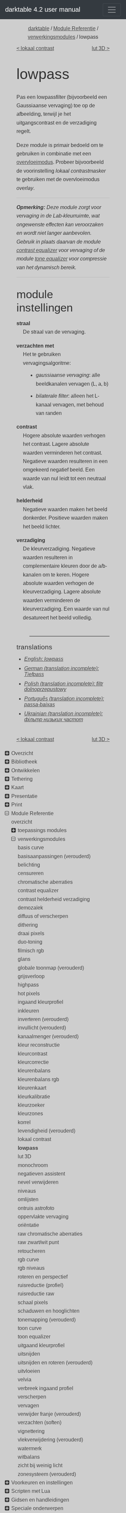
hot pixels (29, 993)
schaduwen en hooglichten (48, 1311)
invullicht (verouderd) (42, 1027)
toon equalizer (34, 1336)
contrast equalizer (36, 250)
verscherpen (32, 1397)
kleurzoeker (31, 1105)
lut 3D (24, 1156)
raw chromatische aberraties (50, 1234)
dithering (28, 925)
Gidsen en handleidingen (40, 1500)
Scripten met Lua (30, 1491)
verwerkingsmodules (51, 37)
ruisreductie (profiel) (40, 1285)
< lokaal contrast (35, 48)
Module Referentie (74, 28)
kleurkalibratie (34, 1096)
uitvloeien (29, 1371)
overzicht (21, 822)
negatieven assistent (41, 1173)
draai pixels (31, 933)
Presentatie (24, 796)
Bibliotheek (24, 761)
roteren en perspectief (43, 1277)
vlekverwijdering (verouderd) (50, 1439)
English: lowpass (43, 659)
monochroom (33, 1165)
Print (16, 804)
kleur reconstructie (39, 1045)
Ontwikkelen (25, 770)
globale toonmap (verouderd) (51, 968)
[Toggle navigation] (112, 9)
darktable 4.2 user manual (42, 9)
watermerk (30, 1448)
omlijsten (28, 1199)
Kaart (17, 787)
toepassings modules (42, 830)
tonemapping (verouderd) (47, 1319)
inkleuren (28, 1011)
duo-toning (30, 942)
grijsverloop (31, 976)
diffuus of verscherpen (43, 916)
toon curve (30, 1328)
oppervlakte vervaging (43, 1216)
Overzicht (22, 753)
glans (24, 959)
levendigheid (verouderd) (46, 1131)
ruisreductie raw (36, 1293)
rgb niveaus (31, 1268)
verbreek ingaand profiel (45, 1388)
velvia (24, 1379)
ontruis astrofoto (36, 1208)
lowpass (28, 1148)
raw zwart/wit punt (38, 1242)
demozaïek (30, 907)
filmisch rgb (31, 950)
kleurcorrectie (33, 1062)
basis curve (31, 847)
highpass (28, 985)
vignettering (31, 1431)
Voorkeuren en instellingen (42, 1482)
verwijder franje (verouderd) (49, 1414)
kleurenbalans (34, 1070)
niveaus (27, 1191)
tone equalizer (51, 258)
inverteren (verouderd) (43, 1019)
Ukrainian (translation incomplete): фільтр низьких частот (63, 716)
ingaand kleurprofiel (40, 1002)
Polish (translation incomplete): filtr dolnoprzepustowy (63, 686)
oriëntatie (28, 1225)
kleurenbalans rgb (38, 1079)
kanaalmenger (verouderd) (48, 1036)
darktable (38, 28)
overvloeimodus (34, 162)
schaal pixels (33, 1302)
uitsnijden (29, 1354)
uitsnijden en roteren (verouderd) (55, 1362)
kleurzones (30, 1113)
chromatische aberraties (45, 882)
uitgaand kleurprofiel (41, 1345)
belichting (29, 865)
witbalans (29, 1457)
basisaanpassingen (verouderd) (54, 856)
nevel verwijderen (38, 1182)
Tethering (22, 779)
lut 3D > (101, 48)
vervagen (28, 1405)
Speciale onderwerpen (37, 1508)
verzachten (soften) (39, 1422)
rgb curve (28, 1259)
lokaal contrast (34, 1139)
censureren (31, 873)
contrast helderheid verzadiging (54, 899)
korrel (24, 1122)
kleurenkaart (32, 1088)
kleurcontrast (32, 1053)
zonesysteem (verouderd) (47, 1474)
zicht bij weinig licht (40, 1465)
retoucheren (31, 1251)
